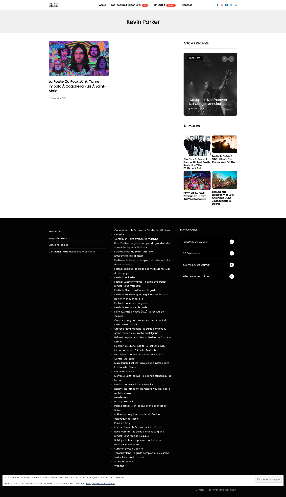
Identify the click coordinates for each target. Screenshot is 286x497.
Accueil (103, 5)
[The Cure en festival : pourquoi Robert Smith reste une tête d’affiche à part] (197, 146)
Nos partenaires (58, 238)
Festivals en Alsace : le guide (130, 303)
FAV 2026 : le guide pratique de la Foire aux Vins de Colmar (195, 196)
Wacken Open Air (124, 461)
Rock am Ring (122, 423)
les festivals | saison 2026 (128, 5)
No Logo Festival (123, 401)
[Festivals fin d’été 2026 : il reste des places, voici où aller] (224, 144)
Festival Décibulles (124, 277)
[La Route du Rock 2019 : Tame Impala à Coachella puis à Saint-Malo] (79, 58)
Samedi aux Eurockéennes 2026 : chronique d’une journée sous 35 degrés (223, 197)
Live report (194, 58)
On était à (164, 5)
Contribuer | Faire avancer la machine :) (72, 251)
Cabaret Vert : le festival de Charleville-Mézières (142, 230)
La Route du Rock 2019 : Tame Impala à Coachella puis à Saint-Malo (77, 86)
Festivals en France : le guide (130, 307)
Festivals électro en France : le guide (135, 290)
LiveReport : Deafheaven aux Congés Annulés (208, 101)
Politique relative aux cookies (100, 483)
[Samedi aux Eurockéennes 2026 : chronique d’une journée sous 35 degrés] (224, 180)
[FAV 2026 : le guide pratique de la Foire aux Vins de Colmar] (197, 180)
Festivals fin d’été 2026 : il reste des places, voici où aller (224, 159)
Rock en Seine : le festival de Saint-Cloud (138, 427)
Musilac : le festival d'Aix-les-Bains (133, 384)
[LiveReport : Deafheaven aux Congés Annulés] (210, 84)
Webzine (119, 466)
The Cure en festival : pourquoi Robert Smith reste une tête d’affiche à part (197, 164)
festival (58, 46)
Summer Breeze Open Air (128, 448)
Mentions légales (58, 245)
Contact (187, 5)
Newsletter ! (55, 231)
